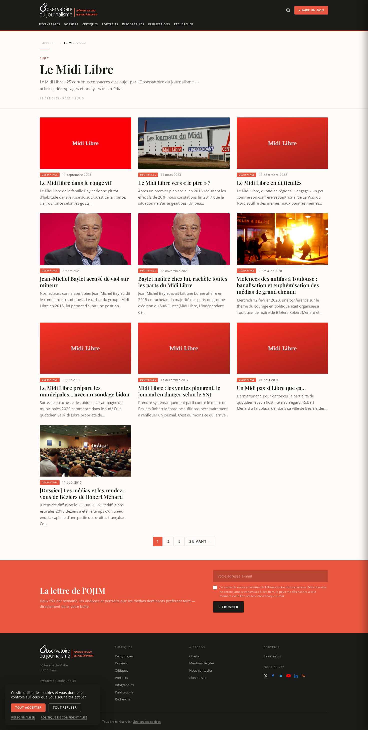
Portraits (110, 24)
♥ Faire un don (311, 10)
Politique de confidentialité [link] (64, 717)
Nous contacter (200, 670)
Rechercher (183, 24)
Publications (159, 24)
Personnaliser (23, 717)
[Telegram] (281, 676)
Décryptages (49, 24)
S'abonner (228, 607)
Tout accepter (28, 707)
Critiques (90, 24)
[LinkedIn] (296, 676)
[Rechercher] (288, 10)
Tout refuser (65, 707)
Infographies (133, 24)
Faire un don (273, 656)
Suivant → (200, 541)
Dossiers (71, 24)
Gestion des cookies (147, 721)
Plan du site (198, 677)
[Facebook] (273, 676)
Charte (194, 656)
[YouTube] (288, 676)
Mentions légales (201, 663)
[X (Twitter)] (265, 676)
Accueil (48, 43)
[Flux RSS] (303, 676)
